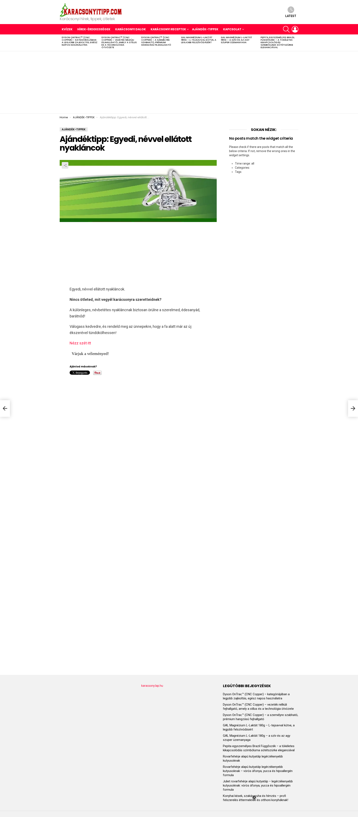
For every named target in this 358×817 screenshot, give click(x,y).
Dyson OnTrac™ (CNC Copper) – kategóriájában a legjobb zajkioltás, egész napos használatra (79, 41)
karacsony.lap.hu (152, 685)
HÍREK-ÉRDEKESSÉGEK (93, 29)
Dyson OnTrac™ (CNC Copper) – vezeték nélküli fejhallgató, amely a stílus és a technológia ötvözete (119, 42)
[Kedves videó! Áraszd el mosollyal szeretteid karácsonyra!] (5, 408)
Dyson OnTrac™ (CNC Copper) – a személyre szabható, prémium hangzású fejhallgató (156, 41)
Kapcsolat (232, 29)
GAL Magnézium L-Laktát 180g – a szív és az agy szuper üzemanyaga (236, 40)
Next (296, 42)
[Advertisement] (179, 82)
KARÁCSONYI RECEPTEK (168, 29)
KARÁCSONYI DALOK (130, 29)
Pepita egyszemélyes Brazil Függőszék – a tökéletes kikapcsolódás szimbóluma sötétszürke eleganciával (278, 42)
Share (65, 165)
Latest (290, 16)
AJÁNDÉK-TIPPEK (205, 29)
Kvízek (67, 29)
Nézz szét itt (80, 343)
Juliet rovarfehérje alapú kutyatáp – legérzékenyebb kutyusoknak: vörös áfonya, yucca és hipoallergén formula (258, 785)
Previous (62, 42)
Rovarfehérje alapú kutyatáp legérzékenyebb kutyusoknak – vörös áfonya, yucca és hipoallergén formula (258, 771)
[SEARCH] (286, 29)
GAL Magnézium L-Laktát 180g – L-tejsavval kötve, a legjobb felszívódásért (198, 40)
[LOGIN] (295, 29)
